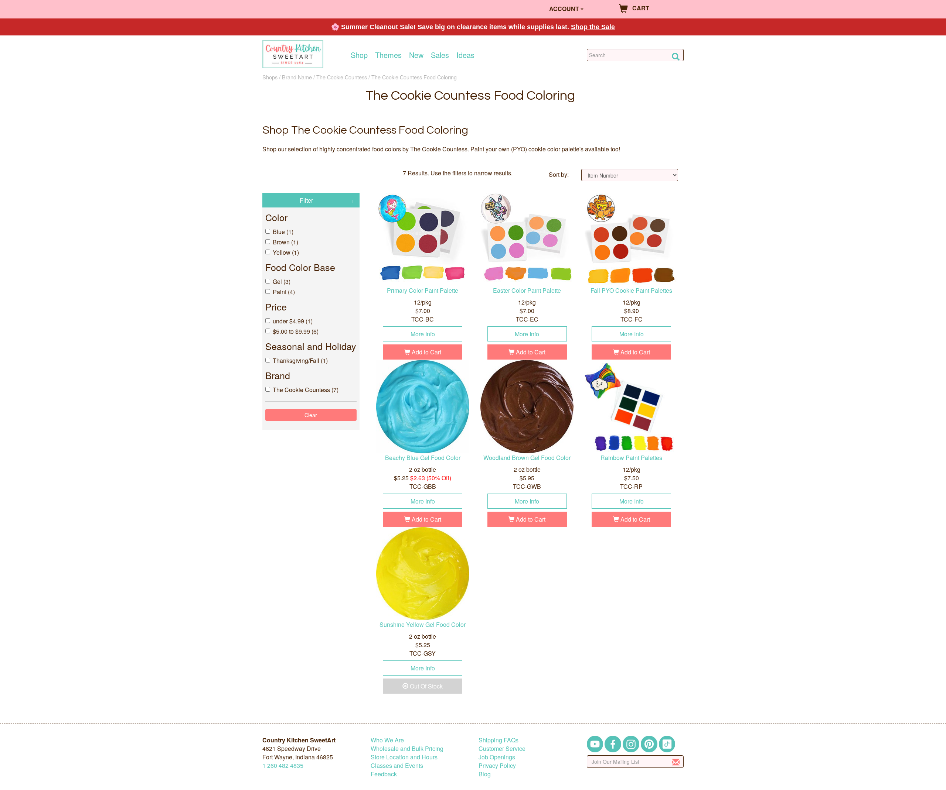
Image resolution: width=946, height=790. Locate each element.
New (416, 55)
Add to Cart (425, 352)
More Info (423, 334)
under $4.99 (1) (293, 321)
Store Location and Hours (404, 757)
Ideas (465, 55)
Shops (270, 77)
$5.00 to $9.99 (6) (296, 331)
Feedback (384, 774)
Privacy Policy (497, 765)
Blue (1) (283, 231)
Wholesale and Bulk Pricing (407, 748)
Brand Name (297, 77)
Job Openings (497, 757)
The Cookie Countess (341, 77)
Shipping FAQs (498, 740)
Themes (388, 55)
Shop (359, 55)
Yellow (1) (286, 252)
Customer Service (502, 748)
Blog (485, 774)
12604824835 (282, 765)
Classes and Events (397, 765)
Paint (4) (284, 292)
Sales (440, 55)
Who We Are (387, 740)
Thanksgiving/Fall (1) (300, 360)
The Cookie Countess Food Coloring (414, 77)
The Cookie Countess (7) (305, 389)
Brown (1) (285, 242)
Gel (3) (281, 281)
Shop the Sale (593, 27)
